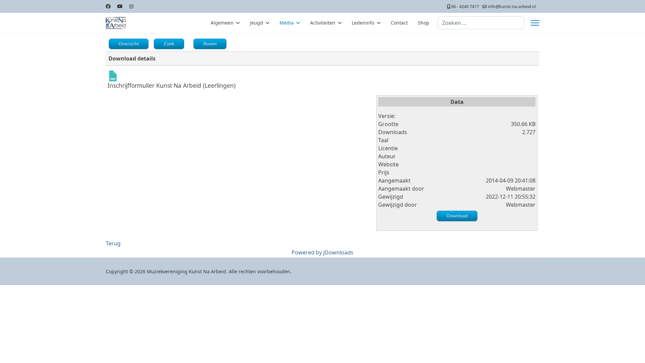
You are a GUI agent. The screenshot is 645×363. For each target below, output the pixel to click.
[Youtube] (120, 6)
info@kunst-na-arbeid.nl (512, 6)
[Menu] (535, 23)
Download (457, 215)
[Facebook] (108, 6)
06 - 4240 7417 (465, 6)
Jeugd (256, 22)
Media (287, 22)
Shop (423, 22)
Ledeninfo (363, 22)
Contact (399, 22)
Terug (113, 243)
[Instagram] (131, 6)
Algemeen (222, 22)
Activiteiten (322, 22)
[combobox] (481, 22)
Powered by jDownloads (322, 252)
